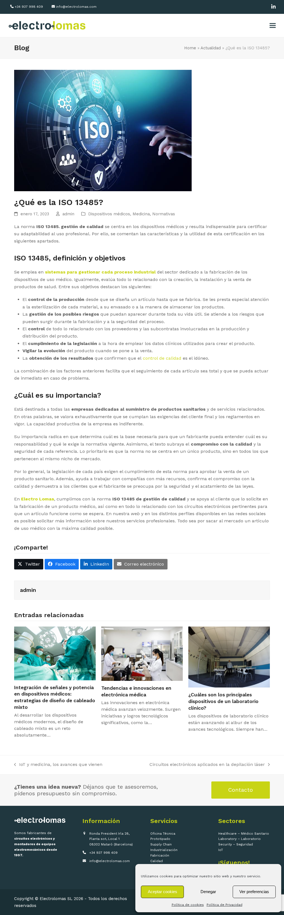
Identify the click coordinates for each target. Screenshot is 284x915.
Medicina (141, 213)
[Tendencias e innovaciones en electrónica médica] (142, 653)
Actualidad (211, 47)
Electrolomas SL (56, 898)
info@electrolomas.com (76, 7)
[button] (273, 25)
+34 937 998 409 (29, 7)
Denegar (208, 891)
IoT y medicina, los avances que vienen (58, 765)
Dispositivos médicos (109, 213)
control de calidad (163, 358)
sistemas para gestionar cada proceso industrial (100, 272)
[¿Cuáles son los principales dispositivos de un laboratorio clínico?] (229, 656)
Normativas (163, 213)
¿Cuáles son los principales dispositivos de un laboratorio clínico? (223, 701)
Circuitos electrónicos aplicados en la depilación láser (207, 765)
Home (190, 47)
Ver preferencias (254, 891)
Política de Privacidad (224, 905)
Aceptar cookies (162, 891)
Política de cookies (188, 905)
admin (68, 213)
